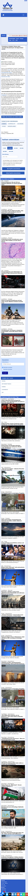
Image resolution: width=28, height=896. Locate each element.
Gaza (9, 69)
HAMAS (4, 386)
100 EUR (11, 151)
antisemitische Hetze (5, 76)
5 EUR (4, 148)
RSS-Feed (4, 890)
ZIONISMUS (5, 389)
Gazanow (20, 123)
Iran (10, 40)
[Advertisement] (14, 25)
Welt (16, 40)
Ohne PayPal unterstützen (13, 173)
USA (13, 40)
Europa (21, 38)
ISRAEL (4, 381)
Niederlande (12, 126)
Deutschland (12, 38)
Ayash (4, 126)
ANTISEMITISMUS (6, 383)
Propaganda (3, 94)
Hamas (4, 123)
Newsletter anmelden (7, 367)
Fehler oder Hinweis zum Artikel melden (12, 116)
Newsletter (4, 888)
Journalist (11, 123)
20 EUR (16, 148)
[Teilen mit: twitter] (4, 894)
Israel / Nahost (5, 883)
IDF (3, 392)
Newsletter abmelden (7, 369)
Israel (17, 38)
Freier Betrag (5, 154)
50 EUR (5, 151)
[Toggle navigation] (23, 15)
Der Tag (3, 884)
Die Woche (4, 886)
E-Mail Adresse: (5, 362)
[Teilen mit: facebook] (1, 894)
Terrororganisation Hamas (6, 72)
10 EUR (10, 148)
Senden (5, 373)
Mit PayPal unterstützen (13, 168)
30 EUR (21, 148)
